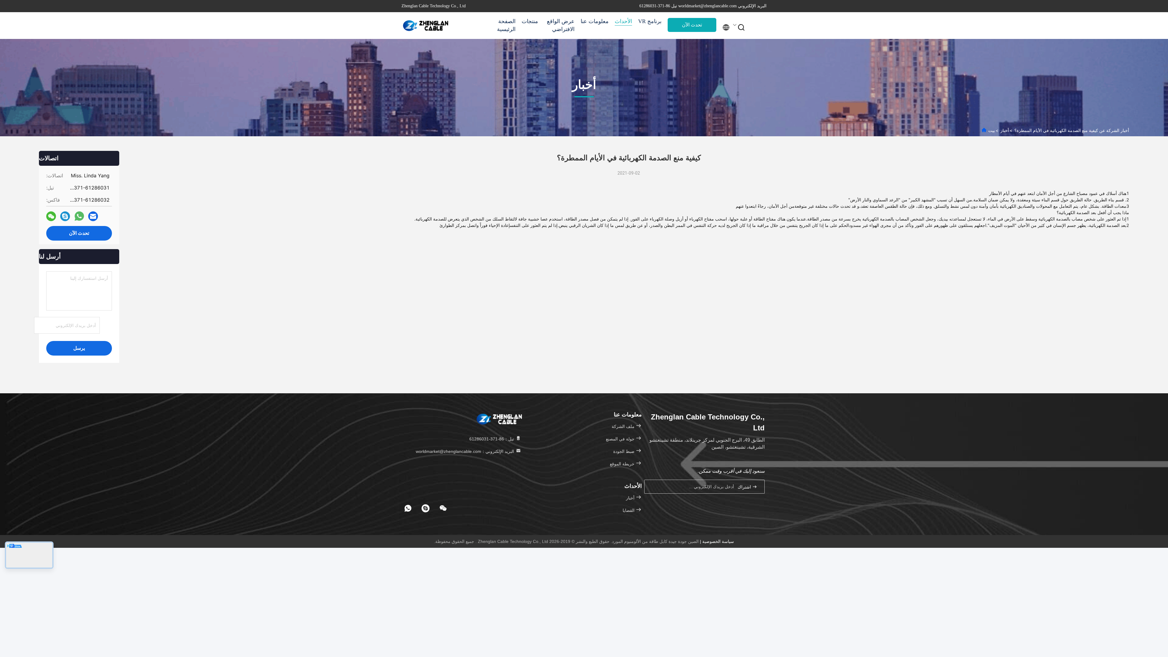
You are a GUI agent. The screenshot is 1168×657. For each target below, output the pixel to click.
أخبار (1004, 130)
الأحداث (623, 21)
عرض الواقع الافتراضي (561, 25)
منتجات (530, 21)
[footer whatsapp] (407, 508)
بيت (991, 130)
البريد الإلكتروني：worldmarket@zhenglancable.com (465, 451)
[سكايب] (65, 216)
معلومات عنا (595, 21)
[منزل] (425, 25)
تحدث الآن (692, 24)
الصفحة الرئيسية (506, 25)
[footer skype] (425, 508)
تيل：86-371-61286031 (492, 438)
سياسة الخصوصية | (716, 541)
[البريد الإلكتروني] (93, 216)
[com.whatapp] (79, 216)
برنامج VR (650, 21)
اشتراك (745, 487)
